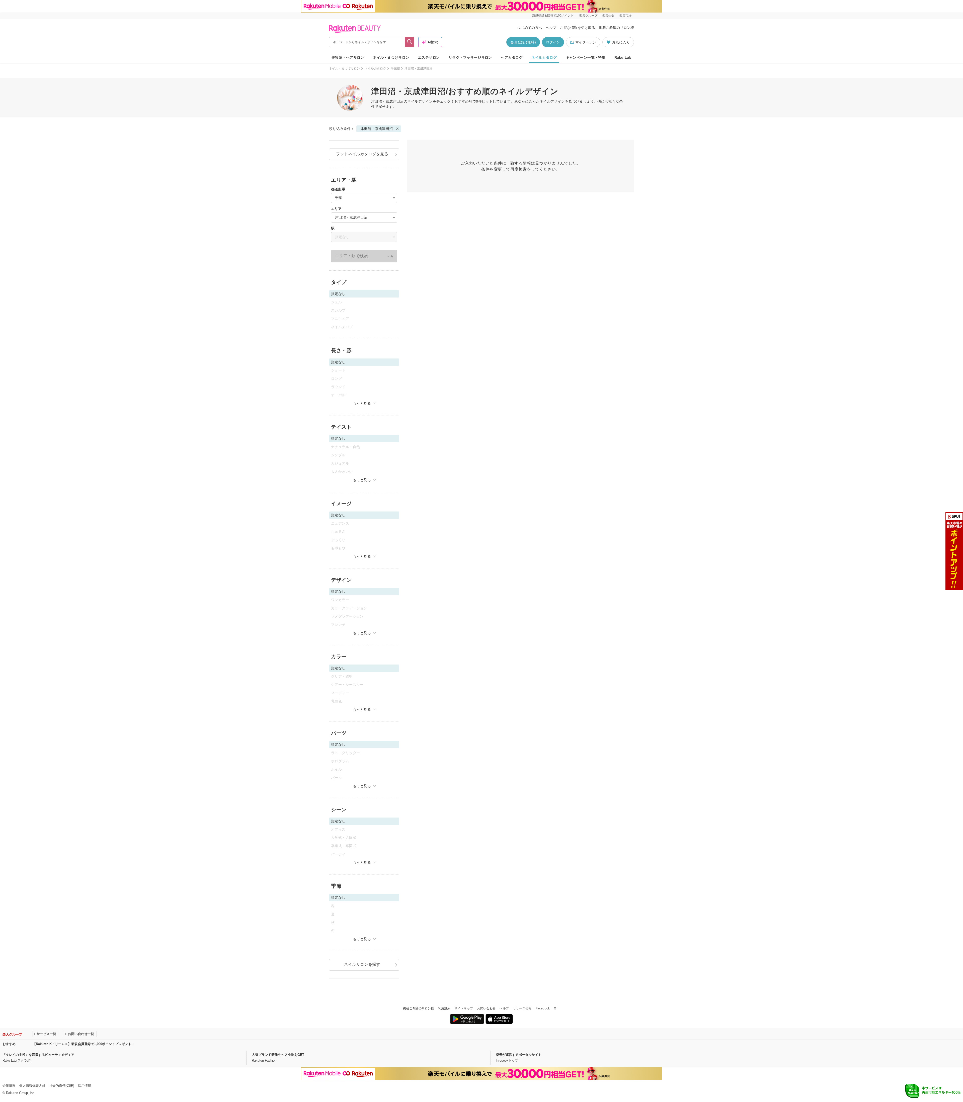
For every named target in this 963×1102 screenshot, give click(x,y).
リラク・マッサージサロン (470, 57)
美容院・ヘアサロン (348, 57)
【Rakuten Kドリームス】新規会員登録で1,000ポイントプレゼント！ (84, 1044)
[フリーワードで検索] (410, 42)
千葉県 (395, 68)
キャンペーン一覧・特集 (586, 57)
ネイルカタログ (544, 57)
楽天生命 (608, 15)
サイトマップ (463, 1008)
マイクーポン (585, 42)
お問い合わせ (486, 1008)
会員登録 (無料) (523, 42)
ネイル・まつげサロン (391, 57)
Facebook (543, 1008)
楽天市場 (625, 15)
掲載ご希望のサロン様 (616, 28)
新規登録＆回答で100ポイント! (553, 15)
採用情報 (84, 1085)
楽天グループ (588, 15)
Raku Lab (622, 57)
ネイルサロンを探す (362, 964)
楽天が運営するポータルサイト (518, 1055)
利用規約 (444, 1008)
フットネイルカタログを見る (362, 154)
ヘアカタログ (512, 57)
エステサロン (429, 57)
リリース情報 (522, 1008)
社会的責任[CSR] (61, 1085)
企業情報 (9, 1085)
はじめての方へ (529, 28)
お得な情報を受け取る (577, 28)
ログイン (553, 42)
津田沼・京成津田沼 (376, 129)
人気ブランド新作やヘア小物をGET (278, 1055)
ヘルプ (551, 28)
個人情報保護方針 (32, 1085)
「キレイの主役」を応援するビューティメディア (38, 1055)
